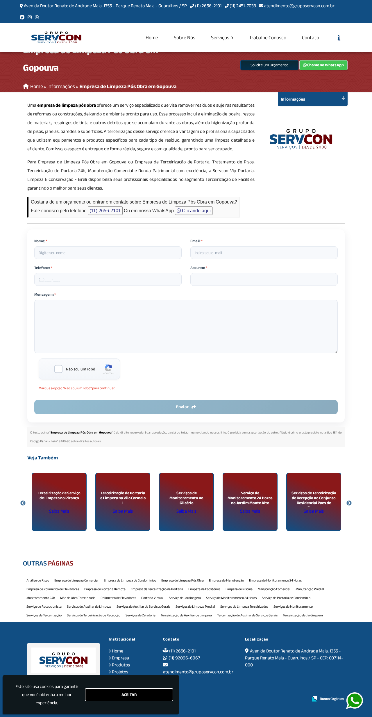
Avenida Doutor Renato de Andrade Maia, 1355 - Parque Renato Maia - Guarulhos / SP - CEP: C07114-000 (294, 658)
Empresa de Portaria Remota (105, 589)
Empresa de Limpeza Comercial (76, 580)
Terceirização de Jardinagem (303, 615)
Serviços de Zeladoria (140, 615)
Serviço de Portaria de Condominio (286, 598)
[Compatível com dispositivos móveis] (301, 699)
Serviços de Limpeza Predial (195, 606)
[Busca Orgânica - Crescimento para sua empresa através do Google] (328, 698)
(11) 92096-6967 (184, 658)
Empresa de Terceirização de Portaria (157, 589)
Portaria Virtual (152, 598)
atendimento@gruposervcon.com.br (299, 5)
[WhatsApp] (37, 17)
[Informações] (338, 37)
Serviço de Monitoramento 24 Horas (231, 598)
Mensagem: (45, 294)
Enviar (182, 407)
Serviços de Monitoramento (293, 606)
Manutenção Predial (310, 589)
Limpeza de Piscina (239, 589)
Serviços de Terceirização (44, 615)
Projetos (120, 672)
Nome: (40, 241)
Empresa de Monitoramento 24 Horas (275, 580)
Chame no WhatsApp (325, 65)
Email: (196, 241)
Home (152, 37)
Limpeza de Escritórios (204, 589)
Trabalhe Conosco (267, 37)
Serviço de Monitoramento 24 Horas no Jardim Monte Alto (250, 498)
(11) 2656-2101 (208, 5)
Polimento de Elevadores (118, 598)
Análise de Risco (37, 580)
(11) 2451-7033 (243, 5)
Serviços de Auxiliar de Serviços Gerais (143, 606)
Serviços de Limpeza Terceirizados (244, 606)
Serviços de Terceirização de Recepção (93, 615)
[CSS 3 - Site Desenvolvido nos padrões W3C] (281, 699)
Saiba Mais (59, 511)
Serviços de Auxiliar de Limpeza (89, 606)
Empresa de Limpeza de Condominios (130, 580)
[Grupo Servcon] (63, 660)
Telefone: (43, 267)
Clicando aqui (196, 210)
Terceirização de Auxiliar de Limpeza (186, 615)
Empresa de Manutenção (226, 580)
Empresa (120, 658)
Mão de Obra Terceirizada (77, 598)
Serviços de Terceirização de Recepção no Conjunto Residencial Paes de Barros (313, 500)
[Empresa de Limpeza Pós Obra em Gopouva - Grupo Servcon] (56, 37)
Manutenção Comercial (274, 589)
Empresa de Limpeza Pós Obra (182, 580)
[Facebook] (22, 17)
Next (349, 503)
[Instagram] (30, 17)
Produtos (121, 665)
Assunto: (198, 267)
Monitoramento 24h (40, 598)
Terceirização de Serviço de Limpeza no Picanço (59, 495)
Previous (23, 503)
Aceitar (129, 695)
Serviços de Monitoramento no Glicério (186, 498)
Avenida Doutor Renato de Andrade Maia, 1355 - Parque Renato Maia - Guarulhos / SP (105, 5)
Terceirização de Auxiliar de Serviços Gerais (247, 615)
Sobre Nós (184, 37)
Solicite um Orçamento (269, 65)
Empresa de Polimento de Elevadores (52, 589)
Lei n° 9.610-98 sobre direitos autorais (76, 441)
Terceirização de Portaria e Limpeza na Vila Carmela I (123, 498)
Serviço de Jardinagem (185, 598)
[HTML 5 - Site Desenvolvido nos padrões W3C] (262, 699)
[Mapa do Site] (247, 699)
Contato (310, 37)
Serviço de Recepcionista (44, 606)
